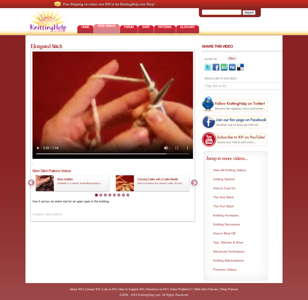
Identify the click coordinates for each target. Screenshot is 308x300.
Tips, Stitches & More (228, 242)
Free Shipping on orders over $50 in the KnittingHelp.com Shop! (109, 4)
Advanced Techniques (228, 251)
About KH (76, 289)
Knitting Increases (226, 215)
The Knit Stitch (223, 197)
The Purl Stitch (223, 206)
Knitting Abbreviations (228, 260)
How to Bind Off (224, 233)
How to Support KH (131, 289)
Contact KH (92, 289)
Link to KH (109, 289)
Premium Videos (225, 269)
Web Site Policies (206, 289)
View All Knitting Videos (229, 170)
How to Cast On (224, 188)
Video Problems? (181, 289)
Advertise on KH (156, 289)
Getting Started (224, 179)
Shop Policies (229, 289)
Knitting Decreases (226, 224)
